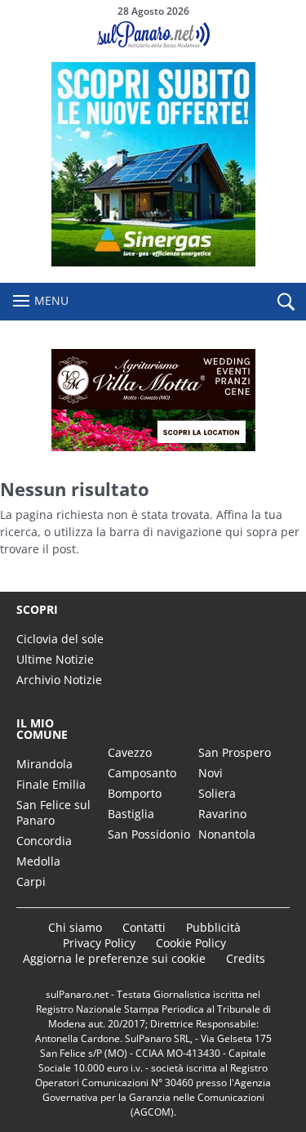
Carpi (31, 881)
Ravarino (222, 813)
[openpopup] (285, 302)
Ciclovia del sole (60, 639)
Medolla (38, 861)
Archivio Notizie (59, 679)
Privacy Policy (99, 943)
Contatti (144, 927)
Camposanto (142, 773)
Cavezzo (130, 752)
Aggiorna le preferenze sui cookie (114, 958)
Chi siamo (75, 927)
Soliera (217, 793)
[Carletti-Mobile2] (153, 262)
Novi (210, 773)
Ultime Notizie (55, 659)
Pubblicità (213, 927)
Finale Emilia (51, 784)
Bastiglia (131, 813)
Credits (245, 958)
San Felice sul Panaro (53, 812)
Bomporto (135, 793)
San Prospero (234, 752)
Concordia (44, 840)
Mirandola (44, 764)
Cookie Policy (191, 943)
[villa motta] (153, 400)
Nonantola (226, 834)
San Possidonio (149, 834)
